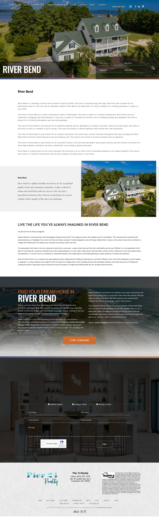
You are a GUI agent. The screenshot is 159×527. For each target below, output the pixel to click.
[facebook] (135, 6)
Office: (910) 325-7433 (80, 476)
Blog (97, 500)
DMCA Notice (64, 503)
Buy (19, 5)
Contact (103, 5)
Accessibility (94, 503)
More (13, 8)
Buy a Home (51, 500)
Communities (38, 5)
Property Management (58, 5)
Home (12, 5)
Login (116, 500)
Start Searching (79, 340)
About (93, 5)
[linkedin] (139, 6)
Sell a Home (63, 500)
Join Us (83, 5)
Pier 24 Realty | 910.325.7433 (118, 6)
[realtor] (143, 6)
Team (74, 5)
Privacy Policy (79, 503)
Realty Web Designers (104, 507)
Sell (26, 5)
